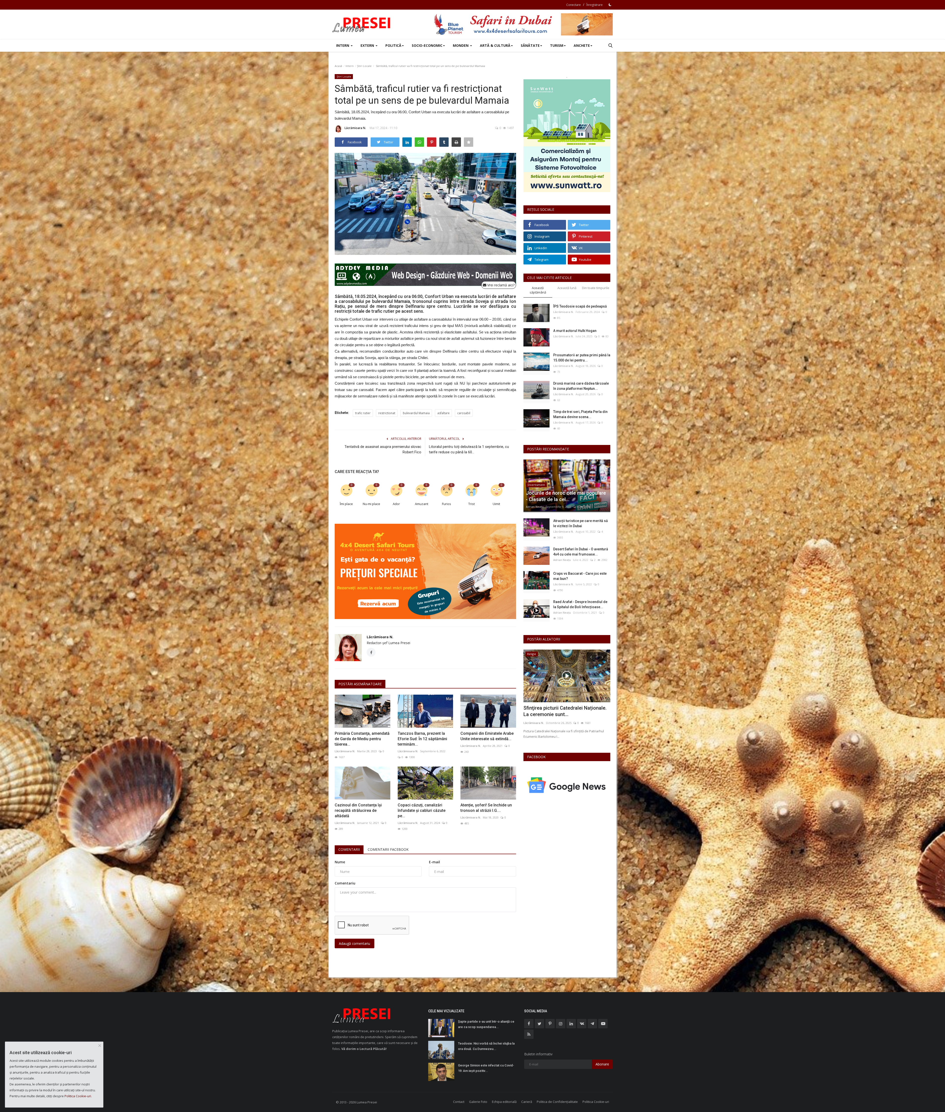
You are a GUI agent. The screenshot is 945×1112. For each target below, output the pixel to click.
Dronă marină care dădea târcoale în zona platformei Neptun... (581, 386)
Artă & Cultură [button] (495, 45)
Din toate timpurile (595, 288)
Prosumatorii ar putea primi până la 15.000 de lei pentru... (581, 357)
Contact (458, 1101)
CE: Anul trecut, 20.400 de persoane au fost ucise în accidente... (566, 711)
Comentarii (349, 849)
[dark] (610, 4)
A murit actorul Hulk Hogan (575, 331)
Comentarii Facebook (388, 849)
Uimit (496, 504)
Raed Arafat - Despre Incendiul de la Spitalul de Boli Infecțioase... (580, 604)
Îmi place (346, 504)
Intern (350, 66)
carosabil (463, 413)
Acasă (338, 66)
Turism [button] (556, 45)
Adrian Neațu (535, 506)
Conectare (573, 5)
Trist (471, 504)
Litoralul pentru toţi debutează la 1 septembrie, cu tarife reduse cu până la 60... (469, 449)
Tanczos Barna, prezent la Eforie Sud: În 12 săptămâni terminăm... (422, 739)
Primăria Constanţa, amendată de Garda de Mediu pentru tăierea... (362, 739)
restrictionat (386, 413)
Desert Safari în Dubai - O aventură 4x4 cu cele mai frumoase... (580, 551)
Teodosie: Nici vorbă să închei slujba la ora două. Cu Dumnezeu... (486, 1046)
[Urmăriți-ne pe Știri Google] (566, 785)
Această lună (566, 288)
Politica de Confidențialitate (557, 1101)
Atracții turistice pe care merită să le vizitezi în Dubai (580, 523)
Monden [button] (461, 45)
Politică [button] (393, 45)
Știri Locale (364, 66)
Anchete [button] (582, 45)
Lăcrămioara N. (355, 128)
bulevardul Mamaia (416, 413)
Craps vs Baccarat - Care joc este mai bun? (580, 576)
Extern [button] (368, 45)
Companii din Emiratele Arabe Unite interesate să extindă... (487, 736)
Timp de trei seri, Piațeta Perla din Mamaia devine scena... (580, 414)
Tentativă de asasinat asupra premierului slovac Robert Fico (383, 449)
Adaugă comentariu (354, 943)
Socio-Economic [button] (427, 45)
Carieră (526, 1101)
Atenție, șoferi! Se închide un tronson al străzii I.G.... (486, 808)
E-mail (434, 862)
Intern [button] (343, 45)
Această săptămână (538, 290)
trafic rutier (363, 413)
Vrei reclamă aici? (500, 285)
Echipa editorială (504, 1101)
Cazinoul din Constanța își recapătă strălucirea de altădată (358, 810)
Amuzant (421, 504)
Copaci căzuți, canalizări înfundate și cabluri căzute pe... (421, 810)
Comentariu (345, 883)
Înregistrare (594, 5)
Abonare (602, 1064)
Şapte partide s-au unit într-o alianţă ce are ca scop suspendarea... (486, 1024)
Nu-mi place (371, 504)
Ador (396, 504)
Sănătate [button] (530, 45)
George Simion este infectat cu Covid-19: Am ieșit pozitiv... (486, 1068)
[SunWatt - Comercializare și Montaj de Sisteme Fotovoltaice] (566, 135)
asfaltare (443, 413)
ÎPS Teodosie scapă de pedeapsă (580, 306)
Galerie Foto (478, 1101)
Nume (340, 862)
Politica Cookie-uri (596, 1101)
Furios (446, 504)
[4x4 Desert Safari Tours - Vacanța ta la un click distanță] (523, 24)
